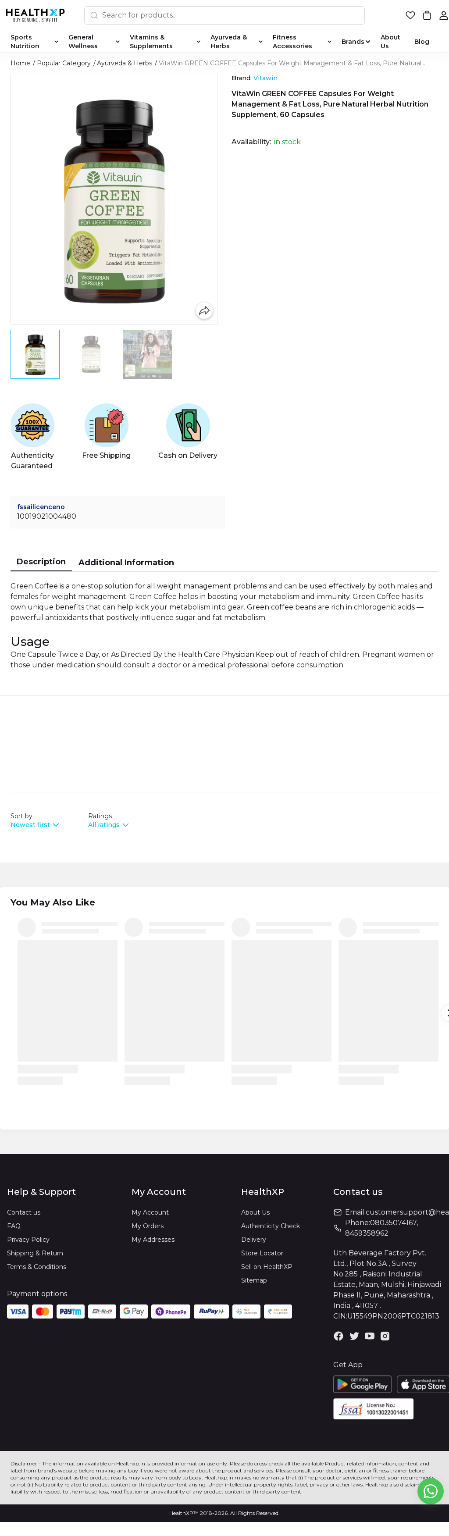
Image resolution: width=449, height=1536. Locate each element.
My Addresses (153, 1240)
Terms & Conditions (36, 1267)
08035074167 (393, 1223)
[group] (114, 199)
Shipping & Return (35, 1253)
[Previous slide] (13, 354)
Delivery (253, 1240)
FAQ (14, 1226)
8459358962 (366, 1233)
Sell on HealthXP (266, 1267)
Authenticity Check (270, 1226)
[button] (410, 15)
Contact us (23, 1212)
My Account (150, 1212)
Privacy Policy (28, 1240)
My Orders (148, 1226)
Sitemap (254, 1280)
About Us (255, 1212)
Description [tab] (41, 562)
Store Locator (262, 1253)
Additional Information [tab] (126, 562)
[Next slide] (214, 354)
